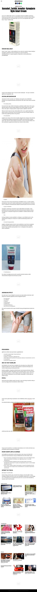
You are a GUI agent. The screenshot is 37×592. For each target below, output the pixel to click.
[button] (16, 3)
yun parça (30, 398)
